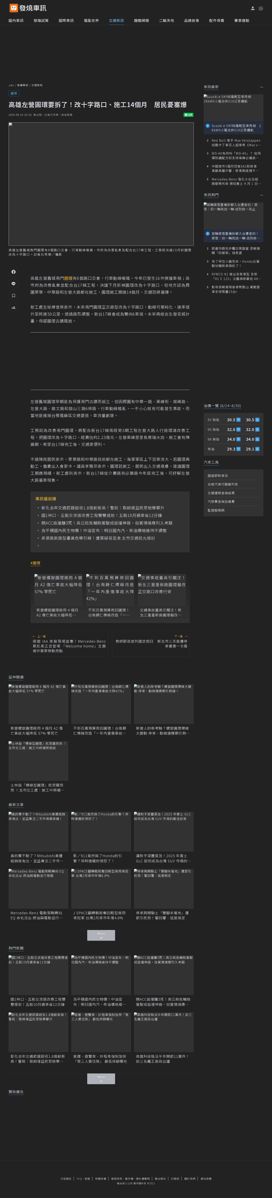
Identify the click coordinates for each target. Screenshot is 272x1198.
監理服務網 (216, 510)
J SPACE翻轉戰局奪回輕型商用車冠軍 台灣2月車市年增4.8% (99, 915)
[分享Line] (14, 284)
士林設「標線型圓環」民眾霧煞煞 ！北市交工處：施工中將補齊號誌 (38, 787)
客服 (87, 1178)
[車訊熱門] (261, 195)
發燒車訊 (22, 85)
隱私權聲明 (143, 1178)
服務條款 (116, 1178)
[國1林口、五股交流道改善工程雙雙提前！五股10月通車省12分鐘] (38, 975)
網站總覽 (206, 1178)
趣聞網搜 (141, 20)
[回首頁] (33, 8)
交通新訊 (116, 20)
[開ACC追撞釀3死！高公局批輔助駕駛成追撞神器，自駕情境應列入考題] (164, 975)
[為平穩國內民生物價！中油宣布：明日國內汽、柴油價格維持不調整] (101, 975)
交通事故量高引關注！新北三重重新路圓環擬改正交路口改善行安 (161, 612)
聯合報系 (160, 1178)
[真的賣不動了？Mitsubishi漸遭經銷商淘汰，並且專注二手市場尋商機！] (38, 832)
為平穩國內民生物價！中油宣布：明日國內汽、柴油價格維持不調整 (104, 530)
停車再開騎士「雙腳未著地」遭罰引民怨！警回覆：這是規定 (162, 915)
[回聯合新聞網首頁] (14, 8)
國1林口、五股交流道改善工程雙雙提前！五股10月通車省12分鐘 (101, 515)
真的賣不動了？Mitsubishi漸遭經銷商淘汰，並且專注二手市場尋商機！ (37, 858)
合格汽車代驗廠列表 (223, 484)
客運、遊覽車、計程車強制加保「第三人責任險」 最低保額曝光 (100, 1059)
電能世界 (91, 20)
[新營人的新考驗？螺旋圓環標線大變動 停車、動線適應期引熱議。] (164, 704)
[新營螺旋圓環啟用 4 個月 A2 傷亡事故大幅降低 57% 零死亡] (58, 590)
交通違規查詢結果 (221, 492)
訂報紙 (175, 1178)
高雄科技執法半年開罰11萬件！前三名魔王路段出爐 (163, 1059)
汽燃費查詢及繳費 (221, 501)
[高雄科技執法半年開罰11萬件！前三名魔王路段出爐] (164, 1032)
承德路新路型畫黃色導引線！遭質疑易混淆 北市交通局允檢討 (98, 538)
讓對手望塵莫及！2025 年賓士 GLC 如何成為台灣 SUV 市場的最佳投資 (163, 858)
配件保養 (216, 20)
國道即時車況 (218, 475)
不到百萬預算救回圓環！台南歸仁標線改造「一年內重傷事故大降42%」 (109, 612)
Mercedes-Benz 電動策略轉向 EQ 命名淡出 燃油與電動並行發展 (37, 915)
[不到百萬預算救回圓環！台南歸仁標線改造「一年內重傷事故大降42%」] (110, 590)
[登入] (252, 8)
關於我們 (190, 1178)
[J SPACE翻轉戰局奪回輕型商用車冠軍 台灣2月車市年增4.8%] (101, 889)
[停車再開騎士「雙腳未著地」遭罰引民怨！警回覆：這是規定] (164, 889)
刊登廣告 (66, 1178)
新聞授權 (100, 1178)
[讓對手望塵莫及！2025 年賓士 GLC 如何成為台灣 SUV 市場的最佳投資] (164, 832)
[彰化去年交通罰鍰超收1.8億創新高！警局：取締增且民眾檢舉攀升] (38, 1032)
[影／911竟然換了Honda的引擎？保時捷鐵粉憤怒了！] (101, 832)
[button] (260, 8)
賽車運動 (241, 20)
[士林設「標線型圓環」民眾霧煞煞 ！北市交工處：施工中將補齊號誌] (38, 761)
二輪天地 (166, 20)
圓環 (14, 93)
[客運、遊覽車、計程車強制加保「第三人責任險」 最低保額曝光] (101, 1032)
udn (11, 85)
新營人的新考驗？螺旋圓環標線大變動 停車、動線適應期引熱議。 (162, 731)
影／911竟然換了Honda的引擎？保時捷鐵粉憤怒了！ (97, 858)
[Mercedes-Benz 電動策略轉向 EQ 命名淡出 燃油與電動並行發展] (38, 889)
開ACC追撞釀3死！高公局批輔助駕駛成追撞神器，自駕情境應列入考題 (107, 523)
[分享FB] (14, 272)
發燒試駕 (41, 20)
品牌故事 (191, 20)
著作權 (129, 1178)
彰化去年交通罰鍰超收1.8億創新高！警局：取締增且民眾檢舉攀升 (102, 508)
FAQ (79, 1178)
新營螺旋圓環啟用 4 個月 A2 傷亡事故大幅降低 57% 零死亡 (57, 612)
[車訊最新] (261, 87)
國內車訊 (16, 20)
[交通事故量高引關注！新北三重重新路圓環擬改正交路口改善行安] (162, 590)
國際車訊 (66, 20)
